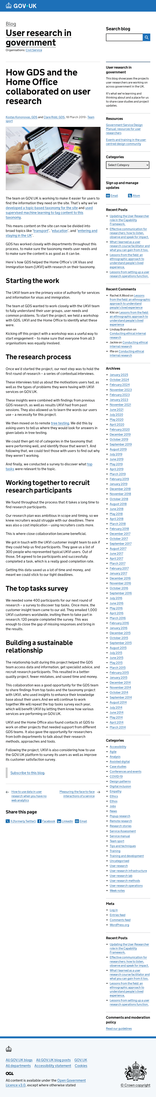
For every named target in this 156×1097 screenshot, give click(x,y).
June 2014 (116, 712)
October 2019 (119, 439)
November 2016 (120, 583)
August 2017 (118, 548)
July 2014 (116, 707)
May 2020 (116, 419)
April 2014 (116, 722)
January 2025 (119, 375)
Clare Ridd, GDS (54, 117)
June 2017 (116, 553)
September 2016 (121, 593)
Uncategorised (119, 861)
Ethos (113, 801)
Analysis (115, 756)
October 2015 (119, 638)
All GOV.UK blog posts (53, 1060)
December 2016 (120, 578)
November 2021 (120, 404)
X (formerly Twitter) (23, 821)
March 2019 (118, 474)
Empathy (115, 791)
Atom (136, 195)
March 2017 (117, 563)
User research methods (125, 880)
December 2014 (120, 682)
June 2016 (116, 603)
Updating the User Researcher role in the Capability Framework (129, 220)
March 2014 (118, 727)
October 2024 (119, 379)
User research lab (121, 875)
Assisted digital (120, 761)
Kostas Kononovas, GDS (21, 117)
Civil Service (34, 50)
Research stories (120, 826)
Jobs (113, 806)
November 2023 (121, 390)
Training (115, 851)
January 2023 (119, 399)
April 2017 (116, 558)
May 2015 (116, 662)
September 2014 (121, 697)
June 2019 (116, 459)
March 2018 (118, 524)
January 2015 (118, 677)
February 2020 (120, 429)
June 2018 (116, 509)
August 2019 (118, 449)
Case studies (118, 766)
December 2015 (120, 633)
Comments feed (120, 920)
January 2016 (118, 628)
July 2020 (116, 414)
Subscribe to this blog (27, 773)
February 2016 (119, 623)
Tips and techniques (123, 846)
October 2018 (119, 499)
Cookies (81, 1065)
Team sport (117, 841)
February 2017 (119, 568)
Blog (11, 24)
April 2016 (116, 613)
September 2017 (120, 543)
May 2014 (116, 717)
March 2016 (118, 618)
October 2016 (119, 588)
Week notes (117, 890)
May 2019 (116, 464)
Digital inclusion (120, 786)
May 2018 (116, 514)
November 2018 (120, 494)
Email (83, 821)
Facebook (48, 821)
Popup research (120, 816)
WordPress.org (119, 925)
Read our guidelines (119, 1028)
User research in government (39, 37)
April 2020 (117, 424)
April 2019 (116, 469)
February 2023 (120, 395)
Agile (113, 751)
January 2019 (118, 484)
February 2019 (119, 479)
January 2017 (118, 573)
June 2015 (116, 657)
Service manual (120, 836)
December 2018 (120, 489)
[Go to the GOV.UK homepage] (21, 5)
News (113, 811)
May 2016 (116, 608)
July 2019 (116, 454)
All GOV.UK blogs (19, 1060)
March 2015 (118, 667)
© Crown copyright (135, 1085)
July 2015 (116, 653)
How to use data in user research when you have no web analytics (29, 796)
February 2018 (119, 528)
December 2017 (120, 533)
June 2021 (116, 409)
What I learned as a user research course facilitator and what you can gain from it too (130, 246)
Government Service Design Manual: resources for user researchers (124, 129)
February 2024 (120, 384)
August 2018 (118, 504)
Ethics (114, 796)
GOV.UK (80, 1060)
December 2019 (120, 434)
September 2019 (121, 444)
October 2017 (119, 538)
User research (119, 866)
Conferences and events (125, 771)
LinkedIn (67, 821)
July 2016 (116, 598)
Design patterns (120, 781)
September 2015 (121, 643)
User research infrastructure (128, 871)
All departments (18, 1065)
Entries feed (117, 915)
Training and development (127, 856)
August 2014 (118, 702)
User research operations (126, 885)
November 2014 (120, 687)
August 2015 (118, 648)
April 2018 (116, 519)
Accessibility (118, 746)
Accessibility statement (52, 1065)
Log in (114, 910)
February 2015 (119, 672)
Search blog (118, 28)
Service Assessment (123, 831)
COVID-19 (116, 776)
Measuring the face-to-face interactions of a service (77, 794)
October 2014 (119, 692)
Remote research (121, 821)
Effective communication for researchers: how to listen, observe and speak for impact (129, 233)
